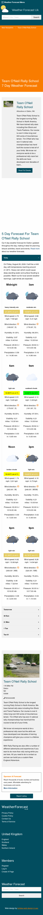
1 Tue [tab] (6, 628)
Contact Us (6, 818)
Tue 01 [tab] (6, 634)
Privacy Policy (7, 813)
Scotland (5, 842)
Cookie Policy (7, 815)
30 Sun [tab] (6, 616)
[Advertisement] (21, 56)
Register (5, 865)
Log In (4, 868)
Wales (4, 845)
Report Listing (22, 796)
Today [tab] (6, 258)
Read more (35, 248)
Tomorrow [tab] (8, 609)
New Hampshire (7, 27)
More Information (10, 788)
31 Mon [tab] (6, 622)
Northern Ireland (8, 848)
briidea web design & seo (28, 908)
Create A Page (8, 871)
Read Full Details (24, 170)
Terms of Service (8, 821)
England (5, 839)
